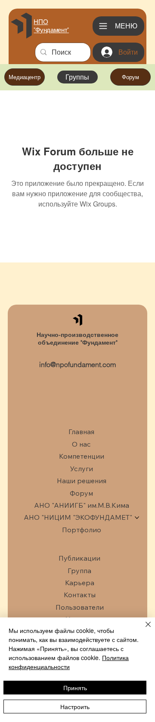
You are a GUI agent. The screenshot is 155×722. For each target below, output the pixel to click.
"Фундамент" (51, 30)
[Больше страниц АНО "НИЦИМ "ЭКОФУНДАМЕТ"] (137, 517)
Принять (75, 687)
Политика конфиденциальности (69, 662)
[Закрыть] (143, 629)
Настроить (75, 706)
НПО (41, 22)
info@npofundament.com (77, 364)
